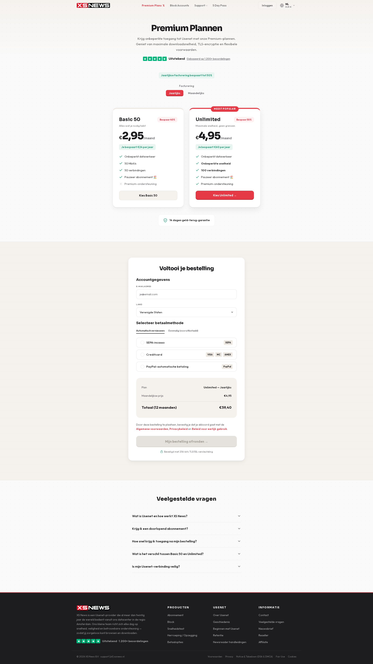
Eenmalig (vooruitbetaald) (183, 330)
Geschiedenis (221, 622)
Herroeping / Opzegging (182, 635)
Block (170, 622)
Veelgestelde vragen (271, 622)
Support (199, 5)
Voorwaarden (215, 656)
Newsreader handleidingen (229, 642)
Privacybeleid (178, 429)
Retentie (218, 635)
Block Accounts (179, 5)
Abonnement (175, 615)
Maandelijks (196, 93)
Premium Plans (153, 5)
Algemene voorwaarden (152, 429)
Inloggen (267, 5)
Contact (264, 615)
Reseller (263, 635)
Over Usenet (221, 615)
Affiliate (263, 642)
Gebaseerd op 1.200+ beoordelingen (208, 58)
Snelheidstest (175, 628)
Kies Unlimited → (225, 195)
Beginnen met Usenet (226, 628)
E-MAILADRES (143, 286)
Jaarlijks (174, 93)
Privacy (229, 656)
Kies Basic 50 (148, 195)
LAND (139, 304)
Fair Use (280, 656)
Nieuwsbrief (266, 628)
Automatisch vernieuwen (150, 330)
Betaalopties (175, 642)
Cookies (292, 656)
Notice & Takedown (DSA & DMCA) (254, 656)
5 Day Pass (220, 5)
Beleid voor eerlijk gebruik (209, 429)
